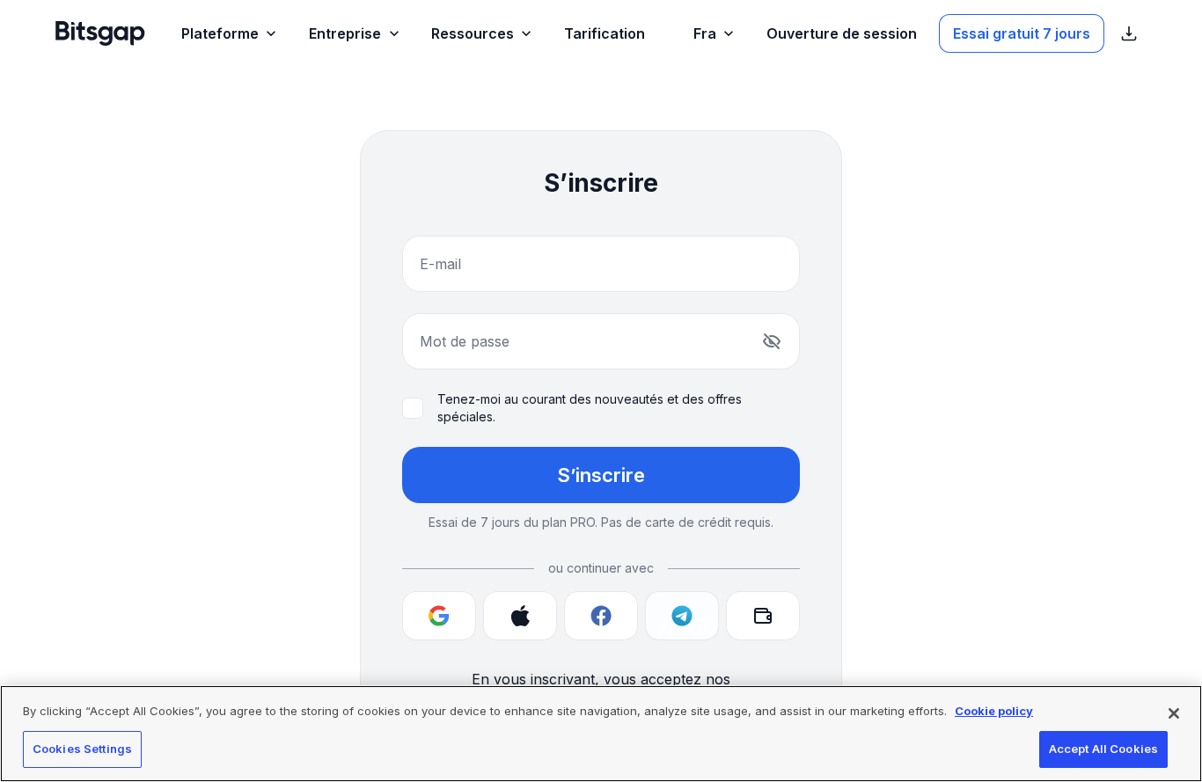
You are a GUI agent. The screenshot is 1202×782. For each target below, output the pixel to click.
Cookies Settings (82, 749)
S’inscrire (601, 475)
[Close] (1173, 713)
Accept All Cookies (1103, 749)
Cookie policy (994, 711)
